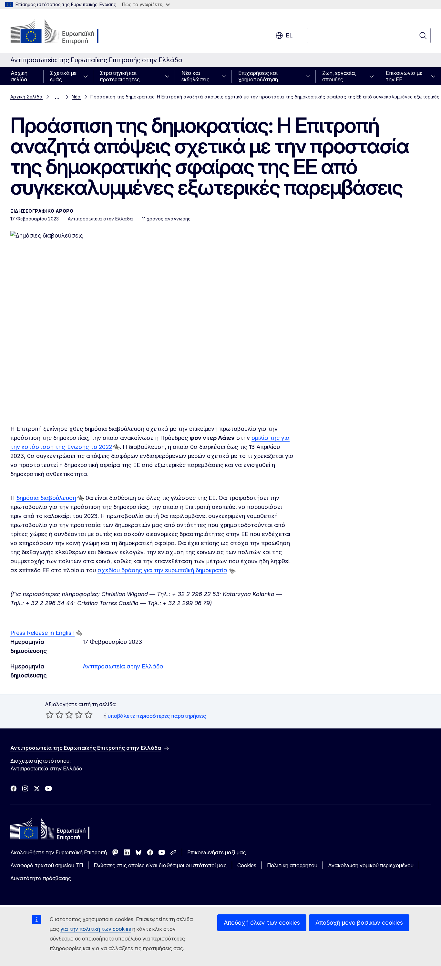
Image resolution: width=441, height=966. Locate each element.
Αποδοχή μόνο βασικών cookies (359, 922)
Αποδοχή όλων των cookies (262, 922)
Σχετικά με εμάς (63, 76)
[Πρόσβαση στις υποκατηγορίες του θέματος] (87, 76)
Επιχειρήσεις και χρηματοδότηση (258, 76)
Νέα (76, 96)
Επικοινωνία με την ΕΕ (404, 76)
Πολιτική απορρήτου (292, 865)
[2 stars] (54, 714)
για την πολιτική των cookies (95, 929)
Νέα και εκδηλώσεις (195, 76)
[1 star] (50, 714)
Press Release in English (42, 632)
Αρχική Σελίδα (26, 96)
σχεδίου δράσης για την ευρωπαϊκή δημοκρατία (162, 570)
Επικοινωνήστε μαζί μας (216, 852)
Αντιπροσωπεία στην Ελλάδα (123, 666)
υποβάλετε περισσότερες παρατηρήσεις (157, 716)
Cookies (246, 865)
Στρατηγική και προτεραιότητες (120, 76)
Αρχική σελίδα (19, 76)
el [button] (289, 35)
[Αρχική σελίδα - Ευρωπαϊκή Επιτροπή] (62, 32)
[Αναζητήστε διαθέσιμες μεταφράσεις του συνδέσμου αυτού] (116, 447)
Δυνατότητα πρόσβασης (40, 878)
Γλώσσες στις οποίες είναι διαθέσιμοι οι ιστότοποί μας (160, 865)
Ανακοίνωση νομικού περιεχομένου (371, 865)
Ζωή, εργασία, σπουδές (339, 76)
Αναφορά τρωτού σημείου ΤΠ (46, 865)
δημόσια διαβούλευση (46, 497)
